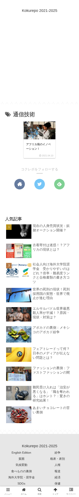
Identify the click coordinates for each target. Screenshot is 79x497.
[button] (69, 394)
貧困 (21, 458)
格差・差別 (57, 458)
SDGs (21, 483)
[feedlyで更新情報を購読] (59, 184)
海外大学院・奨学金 (21, 477)
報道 (57, 471)
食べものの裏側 (21, 471)
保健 (57, 483)
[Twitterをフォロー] (39, 184)
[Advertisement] (39, 62)
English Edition (21, 452)
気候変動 (21, 465)
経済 (57, 477)
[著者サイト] (19, 184)
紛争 (57, 452)
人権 (57, 465)
